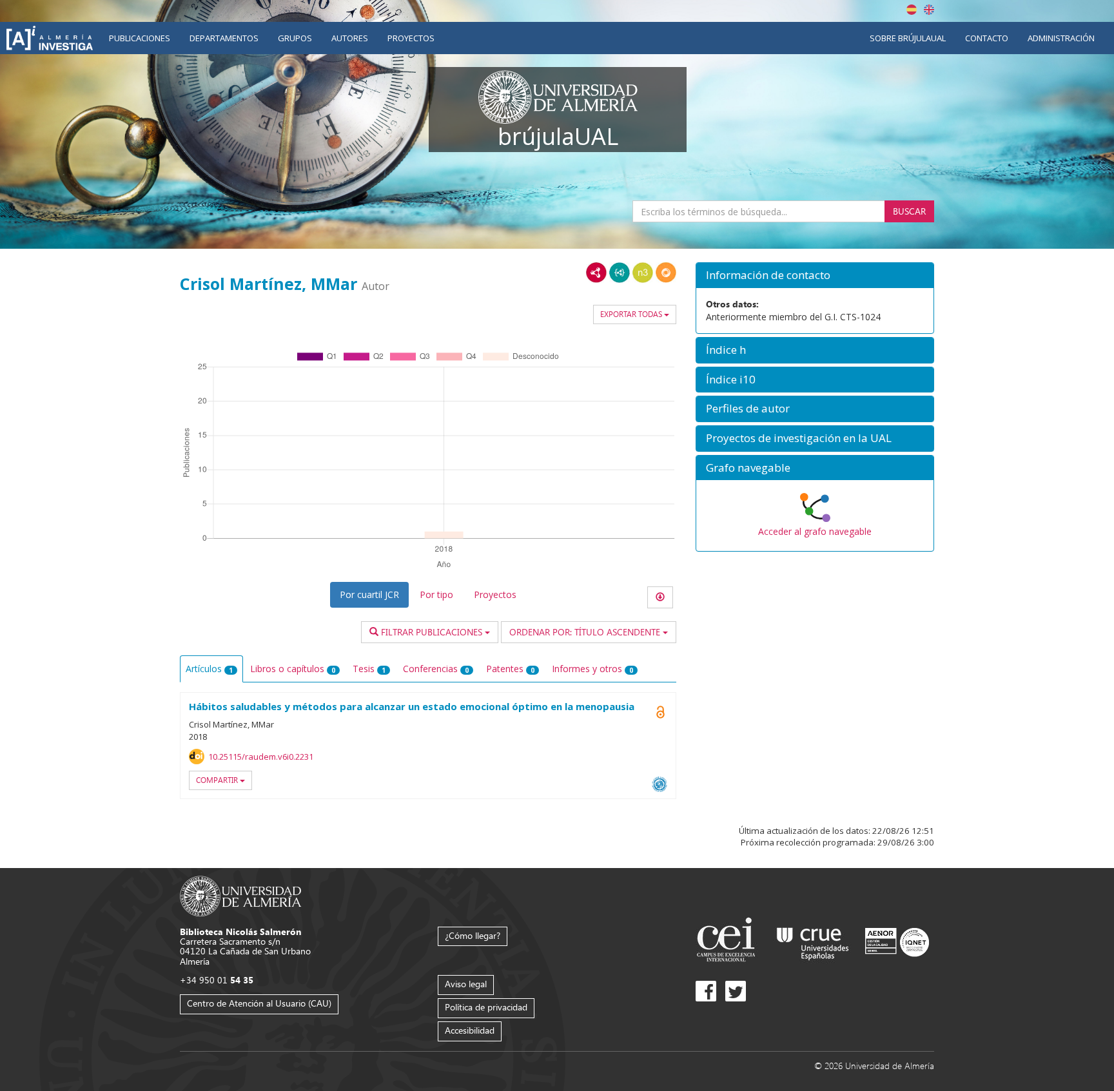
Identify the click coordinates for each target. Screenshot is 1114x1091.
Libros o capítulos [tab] (292, 668)
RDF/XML (596, 272)
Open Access (660, 712)
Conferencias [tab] (436, 668)
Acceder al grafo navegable (815, 531)
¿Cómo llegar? (472, 935)
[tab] (814, 275)
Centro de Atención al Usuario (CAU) (259, 1003)
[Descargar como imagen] (660, 597)
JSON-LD (619, 272)
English (929, 10)
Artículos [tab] (209, 668)
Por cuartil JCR (369, 594)
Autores (349, 38)
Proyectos (411, 38)
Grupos (295, 38)
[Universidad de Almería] (241, 895)
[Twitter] (735, 991)
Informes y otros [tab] (592, 668)
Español (911, 10)
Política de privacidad (486, 1007)
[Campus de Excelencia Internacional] (728, 941)
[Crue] (813, 941)
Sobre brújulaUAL (908, 38)
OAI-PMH (659, 784)
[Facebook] (706, 991)
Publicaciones (139, 38)
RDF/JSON (666, 272)
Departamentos (224, 38)
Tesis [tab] (369, 668)
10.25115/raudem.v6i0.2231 (260, 756)
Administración (1061, 38)
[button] (814, 275)
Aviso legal (466, 984)
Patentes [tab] (510, 668)
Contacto (986, 38)
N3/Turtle (642, 272)
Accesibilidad (469, 1030)
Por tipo (436, 594)
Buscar (909, 211)
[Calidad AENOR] (897, 941)
